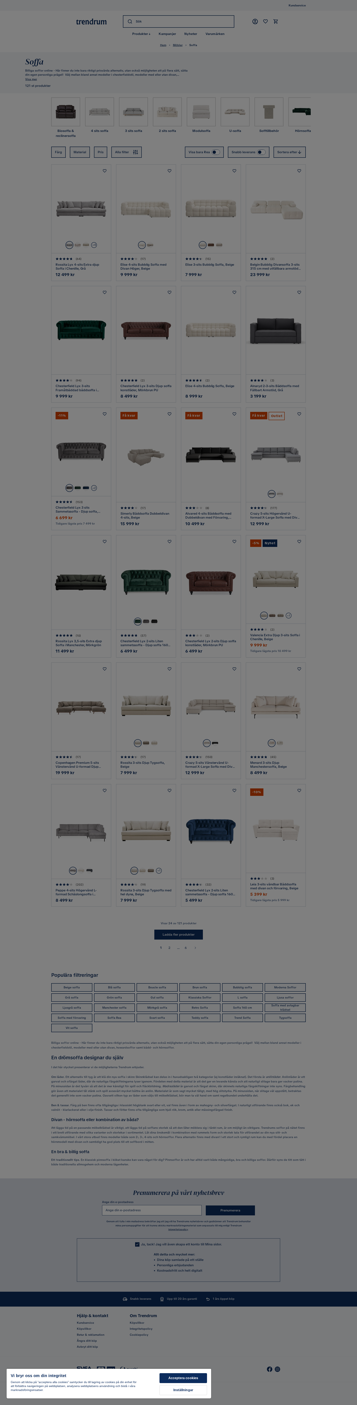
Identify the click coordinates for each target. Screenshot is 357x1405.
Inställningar (183, 1390)
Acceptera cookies (183, 1378)
